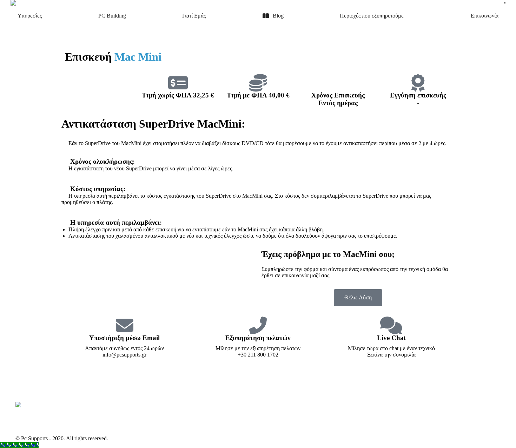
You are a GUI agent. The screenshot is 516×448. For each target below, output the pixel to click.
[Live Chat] (391, 325)
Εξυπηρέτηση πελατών (257, 337)
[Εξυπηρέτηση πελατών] (258, 325)
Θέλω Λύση (358, 297)
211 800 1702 (496, 3)
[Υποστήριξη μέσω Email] (124, 325)
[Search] (504, 3)
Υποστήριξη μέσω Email (124, 337)
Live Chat (391, 337)
